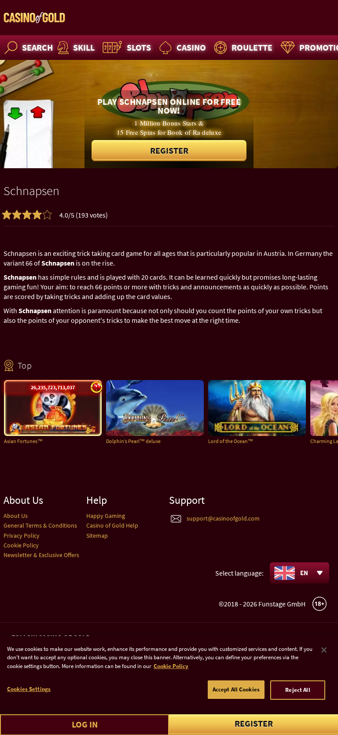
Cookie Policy (21, 545)
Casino (191, 47)
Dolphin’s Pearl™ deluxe (133, 441)
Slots (139, 47)
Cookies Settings (29, 689)
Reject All (297, 690)
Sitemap (97, 535)
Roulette (251, 47)
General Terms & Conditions (40, 525)
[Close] (324, 650)
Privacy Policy (22, 535)
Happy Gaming (105, 516)
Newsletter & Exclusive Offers (41, 555)
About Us (16, 516)
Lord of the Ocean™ (230, 441)
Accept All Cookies (236, 689)
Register (169, 150)
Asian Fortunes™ (23, 441)
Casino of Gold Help (112, 525)
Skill (84, 47)
